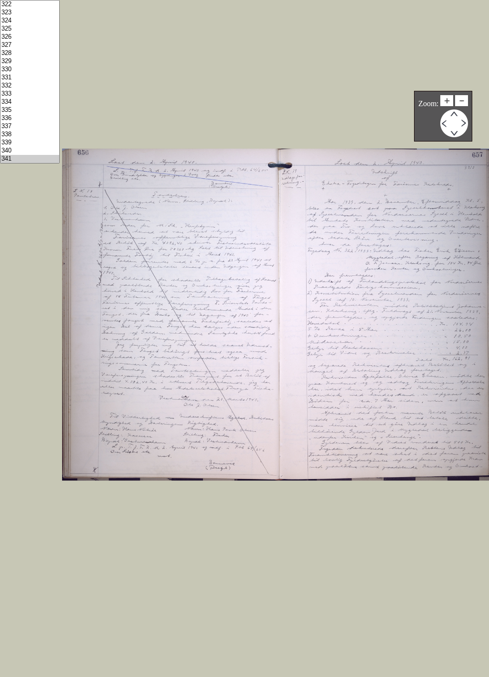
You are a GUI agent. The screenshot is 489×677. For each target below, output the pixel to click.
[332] (29, 86)
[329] (29, 61)
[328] (29, 53)
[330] (29, 70)
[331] (29, 78)
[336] (29, 118)
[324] (29, 21)
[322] (29, 4)
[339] (29, 143)
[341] (29, 159)
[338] (29, 135)
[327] (29, 45)
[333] (29, 94)
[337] (29, 126)
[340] (29, 151)
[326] (29, 37)
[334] (29, 102)
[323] (29, 13)
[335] (29, 110)
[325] (29, 29)
